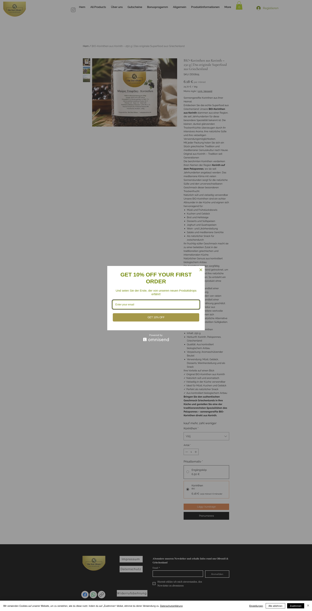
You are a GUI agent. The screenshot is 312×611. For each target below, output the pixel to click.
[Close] (201, 270)
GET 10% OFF (156, 317)
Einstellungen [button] (256, 605)
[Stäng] (308, 605)
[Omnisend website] (156, 337)
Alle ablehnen (275, 605)
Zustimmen (295, 605)
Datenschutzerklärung (171, 605)
